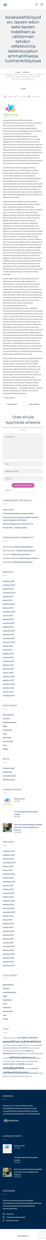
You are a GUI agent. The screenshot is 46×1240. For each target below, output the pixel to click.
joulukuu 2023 (8, 589)
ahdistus (14, 1038)
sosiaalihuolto (29, 1064)
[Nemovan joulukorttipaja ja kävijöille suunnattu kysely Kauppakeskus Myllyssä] (7, 827)
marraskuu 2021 (9, 642)
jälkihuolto (6, 1048)
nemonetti (6, 1058)
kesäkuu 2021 (8, 657)
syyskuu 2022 (8, 615)
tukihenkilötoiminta (16, 1072)
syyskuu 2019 (8, 692)
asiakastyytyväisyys (11, 1045)
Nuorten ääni (8, 741)
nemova (15, 1057)
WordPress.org (9, 779)
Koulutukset (7, 730)
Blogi (5, 726)
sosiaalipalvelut (13, 1068)
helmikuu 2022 (8, 634)
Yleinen (5, 749)
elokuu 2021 (7, 650)
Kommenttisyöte (9, 776)
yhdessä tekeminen (20, 1076)
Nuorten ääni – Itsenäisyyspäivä (15, 527)
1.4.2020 (23, 89)
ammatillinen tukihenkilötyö (22, 1041)
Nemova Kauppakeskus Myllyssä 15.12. (18, 524)
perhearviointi (34, 1061)
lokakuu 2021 (8, 646)
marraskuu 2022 (9, 612)
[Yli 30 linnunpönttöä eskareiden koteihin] (7, 814)
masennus (25, 1053)
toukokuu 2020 (9, 676)
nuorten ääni (6, 1061)
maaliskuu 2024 (9, 585)
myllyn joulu (39, 1053)
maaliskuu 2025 (9, 581)
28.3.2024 (17, 816)
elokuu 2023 (7, 600)
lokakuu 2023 (8, 596)
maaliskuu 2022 (9, 631)
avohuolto (19, 1045)
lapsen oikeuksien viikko (19, 1051)
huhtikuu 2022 (8, 627)
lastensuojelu (17, 1053)
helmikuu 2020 (8, 688)
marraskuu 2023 (9, 592)
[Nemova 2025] (7, 801)
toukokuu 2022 (9, 623)
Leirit (5, 734)
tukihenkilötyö (34, 1073)
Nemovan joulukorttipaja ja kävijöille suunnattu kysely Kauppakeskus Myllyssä (28, 827)
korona (25, 1048)
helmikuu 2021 (8, 669)
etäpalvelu (25, 1045)
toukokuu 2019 (9, 695)
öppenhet (29, 1076)
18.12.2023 (17, 832)
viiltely (12, 1076)
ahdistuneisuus (7, 1038)
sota (26, 1068)
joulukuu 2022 (8, 608)
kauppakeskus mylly (15, 1048)
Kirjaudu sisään (8, 768)
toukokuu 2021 (9, 661)
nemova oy (28, 1057)
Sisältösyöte (7, 772)
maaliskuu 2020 (9, 684)
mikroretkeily (32, 1053)
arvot (4, 1045)
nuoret (38, 1058)
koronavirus (31, 1048)
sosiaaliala (20, 1064)
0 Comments (36, 96)
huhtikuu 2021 (8, 665)
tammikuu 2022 (9, 638)
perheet (6, 1064)
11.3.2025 (17, 801)
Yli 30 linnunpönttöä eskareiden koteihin (18, 513)
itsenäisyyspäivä (33, 1045)
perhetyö (12, 1064)
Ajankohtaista (8, 715)
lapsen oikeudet (7, 1051)
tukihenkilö (34, 1068)
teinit (28, 1068)
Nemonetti (7, 737)
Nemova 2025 (8, 510)
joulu (39, 1045)
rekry (5, 745)
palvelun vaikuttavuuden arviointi (19, 1061)
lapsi (33, 1051)
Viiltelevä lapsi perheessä (23, 547)
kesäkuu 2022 (8, 619)
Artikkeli (11, 96)
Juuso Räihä (23, 96)
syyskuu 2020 (8, 673)
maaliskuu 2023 (9, 604)
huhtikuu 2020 (8, 680)
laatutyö (37, 1048)
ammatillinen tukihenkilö (27, 1037)
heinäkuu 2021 (8, 653)
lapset (28, 1050)
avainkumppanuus (10, 722)
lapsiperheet (7, 1053)
